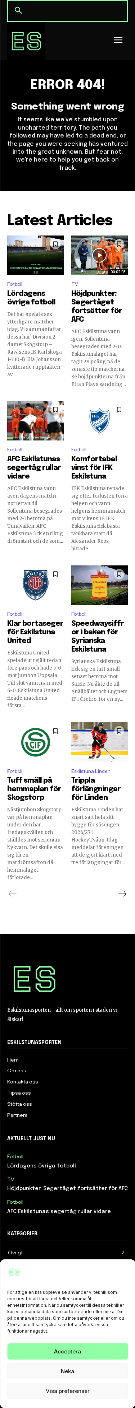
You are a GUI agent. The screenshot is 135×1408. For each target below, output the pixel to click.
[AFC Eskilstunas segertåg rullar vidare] (35, 420)
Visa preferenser (68, 1391)
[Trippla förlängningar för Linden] (99, 742)
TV (74, 284)
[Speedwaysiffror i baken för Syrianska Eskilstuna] (99, 585)
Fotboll (14, 284)
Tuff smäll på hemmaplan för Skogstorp (34, 789)
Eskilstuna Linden (91, 771)
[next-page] (122, 894)
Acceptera (67, 1351)
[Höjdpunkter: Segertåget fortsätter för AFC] (99, 255)
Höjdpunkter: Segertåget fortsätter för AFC (67, 1189)
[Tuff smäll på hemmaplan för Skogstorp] (35, 742)
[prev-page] (12, 894)
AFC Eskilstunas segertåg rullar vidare (34, 468)
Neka (67, 1371)
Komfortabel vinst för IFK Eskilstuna (94, 468)
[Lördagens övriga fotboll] (35, 255)
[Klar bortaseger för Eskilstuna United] (35, 585)
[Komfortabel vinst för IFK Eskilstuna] (99, 420)
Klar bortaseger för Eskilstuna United (35, 632)
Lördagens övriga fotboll (41, 1166)
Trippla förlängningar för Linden (96, 789)
